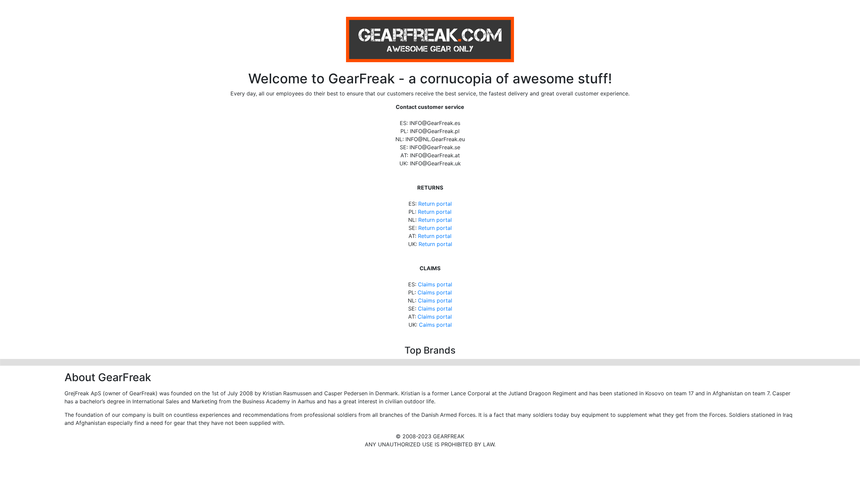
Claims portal (435, 284)
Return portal (435, 203)
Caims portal (435, 324)
